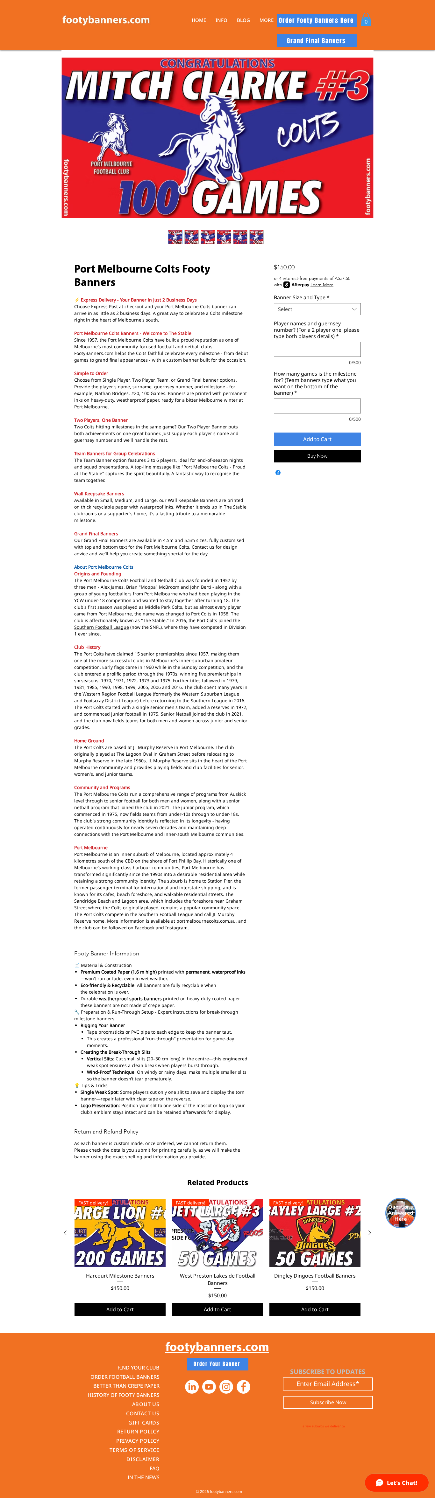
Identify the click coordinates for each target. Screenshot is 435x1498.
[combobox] (317, 309)
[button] (221, 20)
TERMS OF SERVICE (135, 1449)
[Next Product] (370, 1233)
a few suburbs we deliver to (324, 1426)
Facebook (144, 928)
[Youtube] (209, 1387)
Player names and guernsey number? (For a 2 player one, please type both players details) (317, 329)
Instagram (176, 928)
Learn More (321, 285)
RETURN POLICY (138, 1431)
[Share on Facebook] (278, 472)
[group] (217, 1257)
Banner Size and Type (302, 297)
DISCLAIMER (143, 1459)
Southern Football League (101, 627)
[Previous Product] (65, 1233)
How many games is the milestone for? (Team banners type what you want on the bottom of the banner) (315, 383)
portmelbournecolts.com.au (206, 921)
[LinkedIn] (192, 1387)
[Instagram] (226, 1387)
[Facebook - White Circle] (243, 1387)
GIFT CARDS (144, 1422)
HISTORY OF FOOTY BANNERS (124, 1394)
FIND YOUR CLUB (139, 1367)
